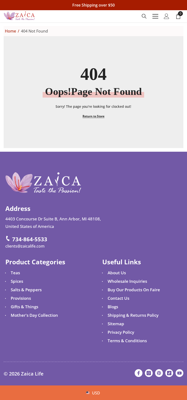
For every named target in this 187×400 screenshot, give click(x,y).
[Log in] (166, 16)
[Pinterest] (159, 373)
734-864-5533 (29, 239)
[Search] (144, 16)
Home (10, 31)
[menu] (155, 16)
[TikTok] (169, 373)
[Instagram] (149, 373)
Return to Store (93, 116)
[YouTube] (179, 373)
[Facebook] (138, 373)
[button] (86, 385)
